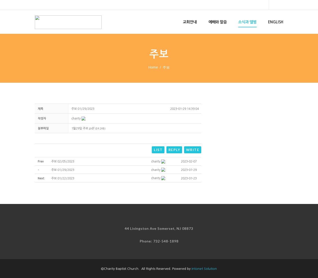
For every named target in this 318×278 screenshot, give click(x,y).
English (275, 22)
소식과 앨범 (247, 22)
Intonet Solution (204, 268)
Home (153, 67)
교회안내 (190, 22)
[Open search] (261, 5)
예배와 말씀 (217, 22)
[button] (76, 118)
